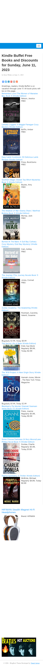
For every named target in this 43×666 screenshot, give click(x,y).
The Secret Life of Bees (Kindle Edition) (19, 343)
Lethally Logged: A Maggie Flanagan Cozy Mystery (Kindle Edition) (20, 125)
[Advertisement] (21, 21)
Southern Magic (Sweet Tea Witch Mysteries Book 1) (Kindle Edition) (21, 181)
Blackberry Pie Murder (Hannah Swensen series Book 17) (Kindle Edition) (19, 407)
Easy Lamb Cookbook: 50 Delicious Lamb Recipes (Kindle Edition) (20, 158)
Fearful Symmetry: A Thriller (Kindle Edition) (21, 476)
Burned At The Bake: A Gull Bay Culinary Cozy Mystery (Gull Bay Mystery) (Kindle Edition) (19, 244)
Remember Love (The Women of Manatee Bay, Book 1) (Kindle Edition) (20, 94)
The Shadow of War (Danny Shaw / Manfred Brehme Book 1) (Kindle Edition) (21, 212)
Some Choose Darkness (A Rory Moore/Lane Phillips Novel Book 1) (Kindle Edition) (21, 440)
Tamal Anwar (35, 663)
